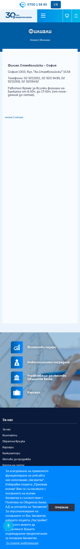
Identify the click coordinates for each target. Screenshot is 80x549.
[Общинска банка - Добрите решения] (18, 16)
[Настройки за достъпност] (8, 525)
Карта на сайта (13, 465)
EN (56, 4)
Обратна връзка (13, 441)
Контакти (9, 435)
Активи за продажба (16, 459)
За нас (6, 429)
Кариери (8, 447)
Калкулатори (11, 453)
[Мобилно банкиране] (76, 15)
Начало (34, 40)
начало (9, 117)
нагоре (19, 117)
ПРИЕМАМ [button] (61, 507)
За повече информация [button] (22, 543)
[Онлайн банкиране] (67, 15)
